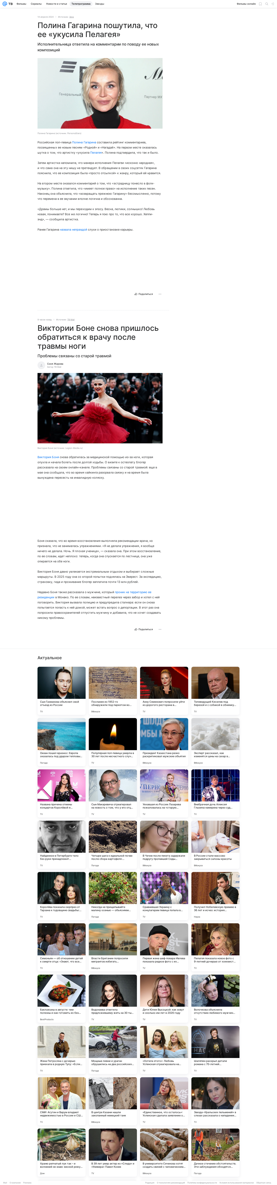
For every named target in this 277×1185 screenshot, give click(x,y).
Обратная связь (263, 1182)
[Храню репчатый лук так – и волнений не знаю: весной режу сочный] (62, 1153)
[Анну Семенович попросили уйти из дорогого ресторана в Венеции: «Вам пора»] (164, 691)
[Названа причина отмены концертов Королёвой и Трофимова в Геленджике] (62, 793)
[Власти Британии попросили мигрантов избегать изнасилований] (113, 947)
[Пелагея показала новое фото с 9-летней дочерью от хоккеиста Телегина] (215, 947)
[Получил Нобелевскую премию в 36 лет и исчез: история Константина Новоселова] (215, 896)
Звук (71, 17)
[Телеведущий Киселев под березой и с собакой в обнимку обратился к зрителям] (215, 691)
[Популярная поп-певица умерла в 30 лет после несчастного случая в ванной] (113, 742)
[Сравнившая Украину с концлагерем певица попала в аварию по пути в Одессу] (164, 896)
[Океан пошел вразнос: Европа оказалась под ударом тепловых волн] (62, 742)
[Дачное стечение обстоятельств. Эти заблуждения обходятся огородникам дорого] (215, 1153)
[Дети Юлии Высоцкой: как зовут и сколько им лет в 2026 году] (164, 999)
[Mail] (5, 4)
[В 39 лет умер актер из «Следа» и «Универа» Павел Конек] (113, 1153)
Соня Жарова (55, 363)
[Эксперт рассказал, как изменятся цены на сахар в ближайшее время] (215, 742)
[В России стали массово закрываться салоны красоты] (215, 845)
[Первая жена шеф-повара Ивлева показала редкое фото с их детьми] (164, 947)
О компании (15, 1182)
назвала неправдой (73, 229)
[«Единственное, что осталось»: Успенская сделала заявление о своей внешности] (164, 1101)
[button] (100, 93)
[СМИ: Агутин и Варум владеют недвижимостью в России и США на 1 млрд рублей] (62, 1101)
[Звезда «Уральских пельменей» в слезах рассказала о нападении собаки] (215, 1101)
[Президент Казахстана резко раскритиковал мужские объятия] (164, 742)
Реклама (27, 1182)
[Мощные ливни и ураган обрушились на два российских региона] (113, 1050)
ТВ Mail (71, 319)
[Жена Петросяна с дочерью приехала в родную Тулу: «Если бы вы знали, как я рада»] (62, 1050)
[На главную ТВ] (10, 4)
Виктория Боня (48, 457)
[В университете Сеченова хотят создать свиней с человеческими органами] (164, 1153)
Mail (5, 1182)
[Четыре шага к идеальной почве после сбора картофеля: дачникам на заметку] (113, 845)
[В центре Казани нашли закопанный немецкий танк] (113, 1101)
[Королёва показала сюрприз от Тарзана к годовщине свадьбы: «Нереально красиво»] (62, 896)
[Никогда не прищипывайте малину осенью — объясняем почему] (113, 896)
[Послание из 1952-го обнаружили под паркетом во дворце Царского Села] (113, 691)
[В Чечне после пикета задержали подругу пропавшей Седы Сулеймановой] (164, 845)
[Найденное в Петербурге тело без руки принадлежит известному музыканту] (62, 845)
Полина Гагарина (84, 142)
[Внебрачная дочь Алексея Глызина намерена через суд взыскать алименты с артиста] (215, 793)
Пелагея (96, 152)
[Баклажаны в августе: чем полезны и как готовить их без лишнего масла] (62, 999)
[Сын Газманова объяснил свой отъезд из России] (62, 691)
